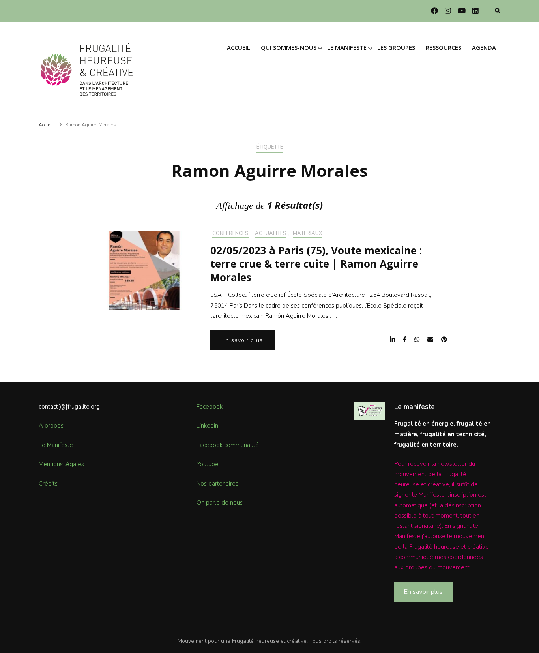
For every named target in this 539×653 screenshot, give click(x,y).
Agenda (484, 47)
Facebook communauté (228, 445)
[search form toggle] (497, 11)
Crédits (48, 484)
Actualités (270, 234)
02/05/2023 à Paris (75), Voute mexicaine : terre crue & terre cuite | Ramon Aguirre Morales (316, 263)
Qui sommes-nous (288, 47)
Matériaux (307, 234)
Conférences (230, 234)
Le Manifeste (56, 445)
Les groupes (396, 47)
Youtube (208, 464)
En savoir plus (242, 340)
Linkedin (207, 426)
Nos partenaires (217, 484)
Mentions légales (61, 464)
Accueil (238, 47)
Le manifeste (347, 47)
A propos (51, 426)
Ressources (443, 47)
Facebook (210, 407)
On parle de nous (220, 503)
